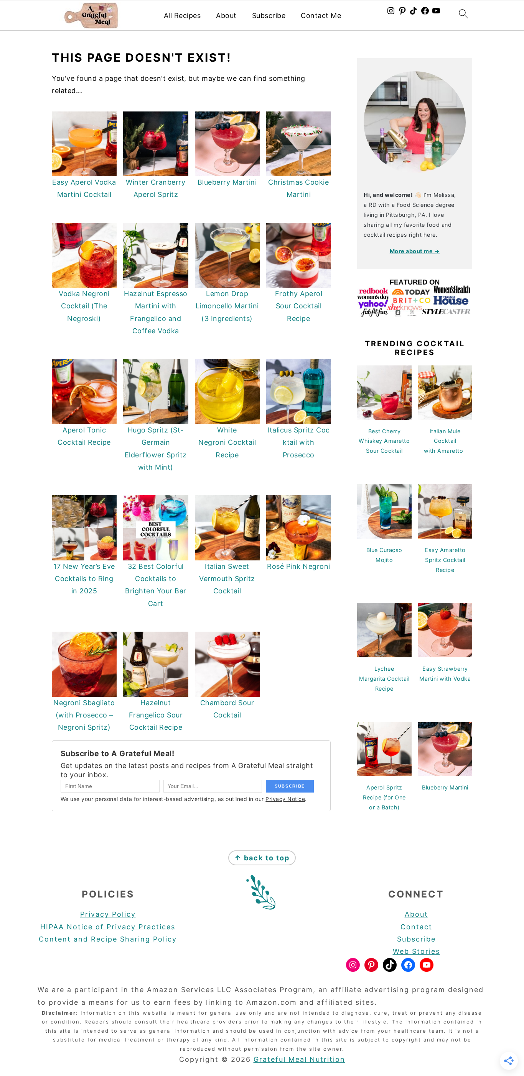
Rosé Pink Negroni (298, 566)
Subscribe (269, 15)
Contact (416, 927)
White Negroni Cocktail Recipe (227, 442)
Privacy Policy (108, 914)
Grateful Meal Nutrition (299, 1059)
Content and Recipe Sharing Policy (108, 939)
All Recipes (182, 15)
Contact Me (321, 15)
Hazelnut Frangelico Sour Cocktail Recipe (156, 715)
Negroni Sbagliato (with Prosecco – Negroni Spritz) (84, 715)
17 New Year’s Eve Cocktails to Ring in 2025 (84, 578)
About (226, 15)
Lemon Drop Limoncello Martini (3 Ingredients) (227, 306)
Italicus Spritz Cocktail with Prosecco (298, 442)
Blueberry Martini (227, 182)
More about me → (415, 251)
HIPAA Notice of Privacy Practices (107, 927)
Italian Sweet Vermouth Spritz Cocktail (227, 578)
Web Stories (416, 951)
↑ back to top (262, 858)
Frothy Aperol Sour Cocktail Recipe (299, 306)
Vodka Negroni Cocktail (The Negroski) (84, 306)
